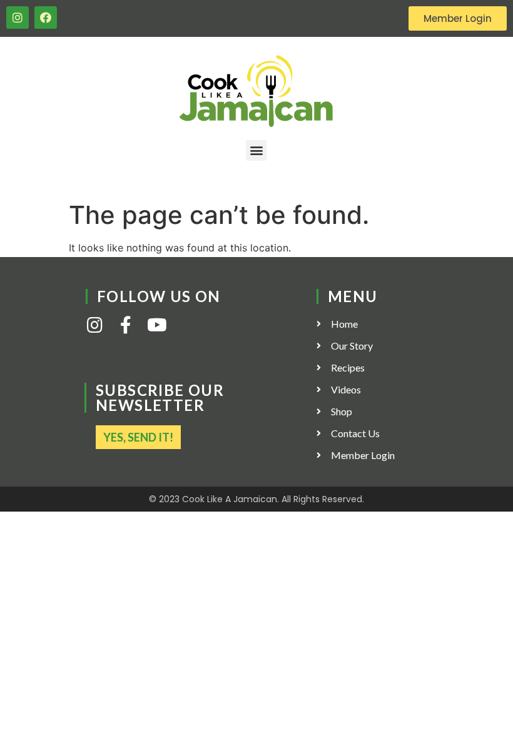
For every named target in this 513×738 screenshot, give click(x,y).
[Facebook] (45, 17)
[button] (256, 150)
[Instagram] (17, 17)
